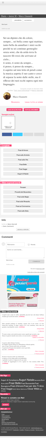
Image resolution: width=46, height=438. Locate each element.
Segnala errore (23, 229)
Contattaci (4, 432)
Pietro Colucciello (39, 351)
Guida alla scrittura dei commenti (35, 272)
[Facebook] (7, 134)
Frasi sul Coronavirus (23, 206)
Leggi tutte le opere (34, 102)
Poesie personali (40, 353)
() (23, 315)
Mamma (42, 331)
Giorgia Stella (40, 318)
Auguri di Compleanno (10, 380)
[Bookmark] (39, 134)
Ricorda (33, 244)
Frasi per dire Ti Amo (34, 385)
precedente (18, 20)
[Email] (28, 134)
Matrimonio (24, 389)
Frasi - (23, 2)
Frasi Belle (23, 164)
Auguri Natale (26, 380)
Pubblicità (16, 430)
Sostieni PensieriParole (23, 283)
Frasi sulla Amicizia (23, 155)
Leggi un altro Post (14, 110)
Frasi (3, 414)
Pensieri (23, 187)
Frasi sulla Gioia (23, 211)
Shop (3, 421)
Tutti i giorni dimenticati (21, 90)
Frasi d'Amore (17, 385)
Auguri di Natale (23, 174)
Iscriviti (5, 405)
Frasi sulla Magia (23, 197)
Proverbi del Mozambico (23, 192)
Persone (42, 320)
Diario (5, 226)
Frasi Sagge (23, 169)
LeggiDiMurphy (6, 417)
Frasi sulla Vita (23, 159)
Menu (3, 2)
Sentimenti (10, 226)
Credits (22, 430)
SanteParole (5, 419)
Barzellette (38, 380)
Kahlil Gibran (16, 389)
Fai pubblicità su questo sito (10, 424)
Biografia (15, 102)
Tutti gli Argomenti (31, 110)
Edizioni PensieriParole (8, 422)
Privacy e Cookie (30, 430)
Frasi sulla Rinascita (23, 201)
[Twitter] (18, 134)
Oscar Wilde (33, 388)
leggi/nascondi (40, 268)
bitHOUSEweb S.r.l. (36, 428)
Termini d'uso (39, 430)
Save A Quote (6, 416)
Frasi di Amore (23, 150)
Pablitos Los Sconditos (38, 337)
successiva (27, 20)
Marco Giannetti (37, 90)
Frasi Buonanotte (27, 383)
